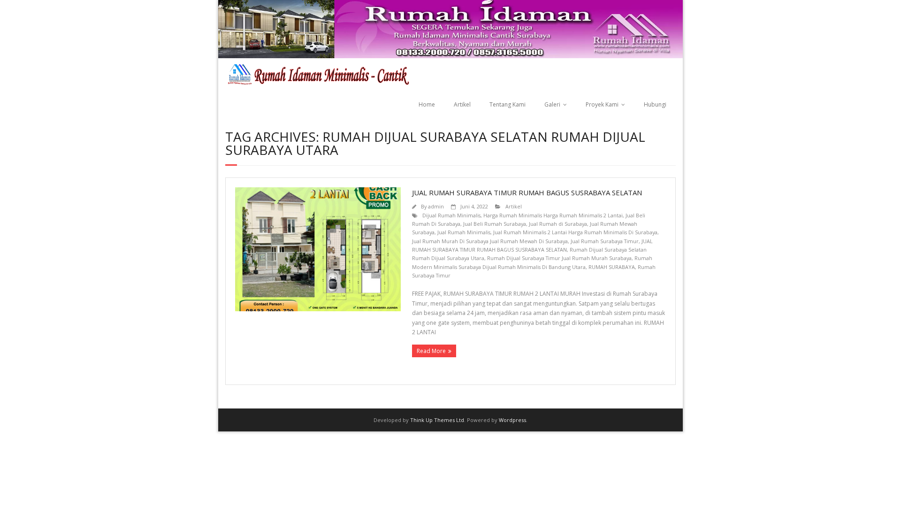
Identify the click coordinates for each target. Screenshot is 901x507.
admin (436, 206)
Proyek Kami (602, 104)
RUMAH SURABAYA (611, 266)
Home (427, 104)
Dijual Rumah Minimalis (451, 215)
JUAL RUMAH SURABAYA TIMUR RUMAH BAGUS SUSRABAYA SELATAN (527, 192)
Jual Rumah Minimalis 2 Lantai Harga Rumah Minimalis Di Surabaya (575, 232)
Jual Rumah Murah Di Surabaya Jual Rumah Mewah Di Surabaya (490, 241)
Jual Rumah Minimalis (463, 232)
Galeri (552, 104)
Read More (431, 351)
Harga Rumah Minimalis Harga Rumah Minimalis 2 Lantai (553, 215)
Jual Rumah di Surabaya (558, 223)
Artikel (462, 104)
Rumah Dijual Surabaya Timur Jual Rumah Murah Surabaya (559, 257)
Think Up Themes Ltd (437, 419)
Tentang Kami (507, 104)
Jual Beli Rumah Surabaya (494, 223)
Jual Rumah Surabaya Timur (605, 241)
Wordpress (512, 419)
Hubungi (655, 104)
